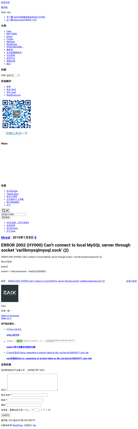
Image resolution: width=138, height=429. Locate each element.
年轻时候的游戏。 (15, 47)
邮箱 (4, 400)
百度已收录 (131, 281)
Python (9, 39)
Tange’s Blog (12, 194)
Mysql (9, 36)
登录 (8, 86)
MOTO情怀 (11, 33)
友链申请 (10, 225)
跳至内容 (5, 2)
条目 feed (11, 89)
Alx (34, 425)
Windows (10, 41)
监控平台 (10, 58)
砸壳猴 (4, 7)
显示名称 (6, 395)
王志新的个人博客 (15, 199)
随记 (8, 64)
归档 (3, 75)
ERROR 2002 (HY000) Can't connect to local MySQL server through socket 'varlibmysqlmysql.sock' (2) (56, 281)
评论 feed (11, 92)
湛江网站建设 (12, 202)
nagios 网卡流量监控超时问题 (20, 347)
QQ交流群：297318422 (17, 222)
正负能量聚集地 (14, 52)
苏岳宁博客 (11, 196)
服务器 (9, 49)
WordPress (11, 44)
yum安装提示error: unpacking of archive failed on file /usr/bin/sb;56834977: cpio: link (49, 358)
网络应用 (10, 61)
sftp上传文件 (12, 335)
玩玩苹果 (10, 55)
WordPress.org (13, 95)
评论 (4, 390)
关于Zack (10, 231)
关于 (8, 205)
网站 (3, 405)
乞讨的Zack (12, 191)
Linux (8, 31)
